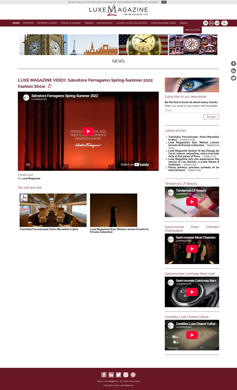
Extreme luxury (47, 23)
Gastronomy (105, 23)
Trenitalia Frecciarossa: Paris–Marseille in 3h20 (49, 229)
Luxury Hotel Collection (131, 23)
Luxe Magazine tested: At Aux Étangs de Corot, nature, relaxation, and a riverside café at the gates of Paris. (193, 153)
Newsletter (192, 30)
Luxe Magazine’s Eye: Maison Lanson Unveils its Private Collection (193, 144)
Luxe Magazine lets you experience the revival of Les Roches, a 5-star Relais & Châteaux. (193, 162)
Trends (88, 23)
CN (217, 23)
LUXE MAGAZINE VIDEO (163, 23)
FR (205, 23)
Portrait (28, 23)
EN (211, 23)
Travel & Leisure (71, 23)
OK (164, 2)
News (16, 23)
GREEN (183, 23)
